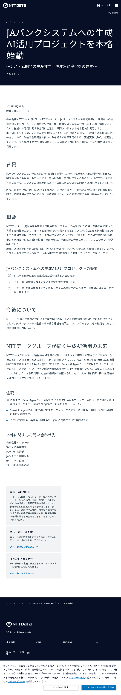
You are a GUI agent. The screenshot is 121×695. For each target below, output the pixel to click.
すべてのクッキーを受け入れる (99, 687)
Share (113, 12)
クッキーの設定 (61, 687)
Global (20, 632)
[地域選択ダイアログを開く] (100, 5)
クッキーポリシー (16, 681)
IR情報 (38, 642)
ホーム (9, 22)
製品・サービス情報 (15, 653)
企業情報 (10, 642)
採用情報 (67, 642)
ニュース (19, 22)
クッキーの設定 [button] (77, 677)
